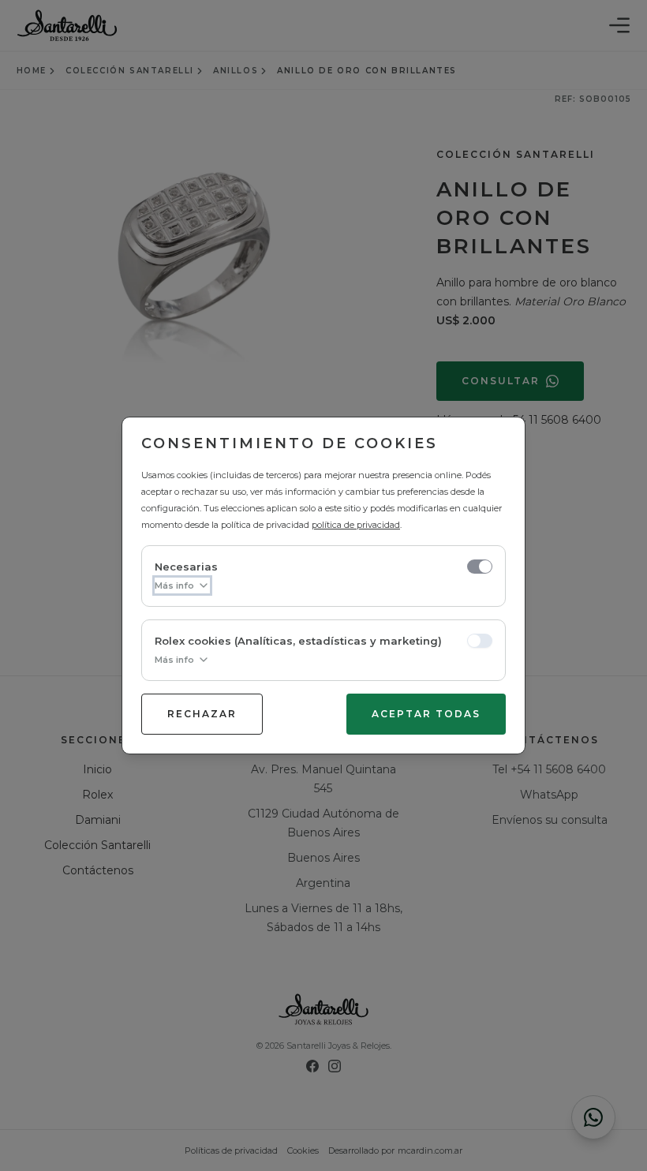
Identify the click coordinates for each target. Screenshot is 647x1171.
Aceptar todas (426, 714)
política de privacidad (356, 524)
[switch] (479, 566)
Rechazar (202, 714)
